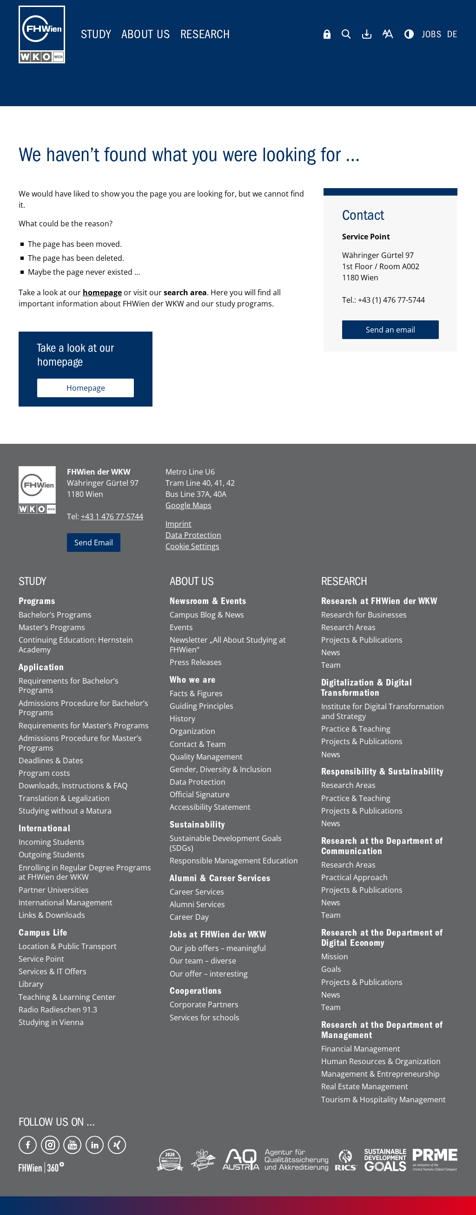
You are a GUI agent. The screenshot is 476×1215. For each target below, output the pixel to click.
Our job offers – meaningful (218, 948)
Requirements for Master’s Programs (84, 726)
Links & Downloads (52, 915)
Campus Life (43, 933)
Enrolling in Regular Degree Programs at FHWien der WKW (85, 872)
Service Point (41, 959)
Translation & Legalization (64, 798)
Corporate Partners (204, 1005)
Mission (334, 957)
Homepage (85, 388)
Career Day (189, 917)
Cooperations (196, 991)
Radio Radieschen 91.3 (58, 1010)
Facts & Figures (196, 694)
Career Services (197, 892)
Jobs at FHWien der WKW (218, 935)
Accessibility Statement (210, 807)
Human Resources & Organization (381, 1061)
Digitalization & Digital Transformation (366, 688)
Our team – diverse (203, 961)
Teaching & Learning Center (67, 997)
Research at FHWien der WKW (379, 601)
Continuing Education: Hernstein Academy (76, 645)
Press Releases (196, 662)
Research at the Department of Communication (382, 846)
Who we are (192, 680)
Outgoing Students (52, 855)
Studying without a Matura (65, 811)
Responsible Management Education (234, 861)
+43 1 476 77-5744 (112, 516)
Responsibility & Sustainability (382, 772)
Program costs (44, 773)
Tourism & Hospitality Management (383, 1100)
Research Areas (348, 627)
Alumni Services (197, 905)
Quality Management (206, 757)
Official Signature (200, 795)
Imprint (178, 524)
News (330, 653)
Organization (192, 731)
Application (41, 667)
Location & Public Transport (68, 946)
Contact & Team (198, 744)
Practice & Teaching (355, 729)
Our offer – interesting (209, 974)
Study (96, 34)
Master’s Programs (52, 627)
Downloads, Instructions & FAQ (73, 786)
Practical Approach (354, 877)
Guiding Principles (201, 706)
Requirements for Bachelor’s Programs (69, 686)
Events (181, 627)
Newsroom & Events (208, 601)
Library (31, 984)
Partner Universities (54, 890)
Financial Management (360, 1049)
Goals (331, 969)
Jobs (432, 34)
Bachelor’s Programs (55, 615)
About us (145, 34)
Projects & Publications (362, 640)
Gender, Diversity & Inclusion (220, 769)
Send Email (93, 542)
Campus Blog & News (207, 615)
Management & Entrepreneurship (380, 1074)
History (182, 719)
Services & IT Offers (52, 972)
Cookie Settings (192, 546)
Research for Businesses (364, 615)
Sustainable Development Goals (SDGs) (226, 843)
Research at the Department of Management (382, 1030)
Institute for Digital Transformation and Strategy (382, 711)
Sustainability (197, 825)
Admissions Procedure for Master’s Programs (80, 743)
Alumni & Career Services (220, 878)
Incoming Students (52, 842)
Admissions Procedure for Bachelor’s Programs (83, 708)
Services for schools (204, 1018)
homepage (102, 292)
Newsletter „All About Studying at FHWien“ (228, 645)
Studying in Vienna (51, 1022)
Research (205, 34)
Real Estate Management (364, 1087)
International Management (65, 903)
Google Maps (188, 505)
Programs (37, 601)
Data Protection (193, 535)
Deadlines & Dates (51, 761)
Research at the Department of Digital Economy (382, 938)
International (44, 828)
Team (331, 665)
